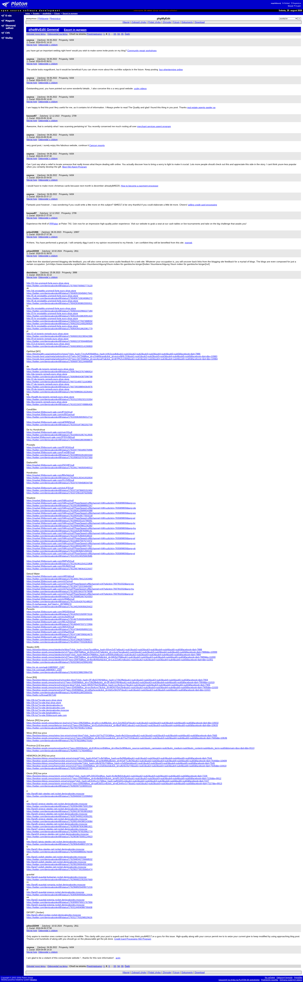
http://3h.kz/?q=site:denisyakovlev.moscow (48, 710)
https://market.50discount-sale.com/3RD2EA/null (51, 611)
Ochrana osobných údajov (291, 980)
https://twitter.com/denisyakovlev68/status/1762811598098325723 (59, 768)
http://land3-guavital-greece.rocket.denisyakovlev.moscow (55, 892)
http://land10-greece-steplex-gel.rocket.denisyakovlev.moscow (58, 834)
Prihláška (298, 978)
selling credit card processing (202, 204)
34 (118, 34)
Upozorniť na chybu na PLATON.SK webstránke (239, 980)
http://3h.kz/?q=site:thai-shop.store (44, 702)
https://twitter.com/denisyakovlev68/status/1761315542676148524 (59, 601)
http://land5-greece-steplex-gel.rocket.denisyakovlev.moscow (57, 819)
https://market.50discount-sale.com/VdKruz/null (50, 500)
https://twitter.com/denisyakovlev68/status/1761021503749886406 (59, 404)
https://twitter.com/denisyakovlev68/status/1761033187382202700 (59, 424)
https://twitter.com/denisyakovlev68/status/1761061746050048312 (59, 467)
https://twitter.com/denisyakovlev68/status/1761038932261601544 (59, 455)
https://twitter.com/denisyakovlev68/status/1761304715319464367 (59, 586)
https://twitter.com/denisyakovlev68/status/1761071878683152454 (59, 490)
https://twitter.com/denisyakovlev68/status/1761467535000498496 (59, 619)
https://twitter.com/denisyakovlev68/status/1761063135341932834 (59, 477)
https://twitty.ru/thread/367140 (41, 695)
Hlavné (126, 22)
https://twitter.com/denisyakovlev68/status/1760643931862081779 (59, 328)
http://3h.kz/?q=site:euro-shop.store (44, 700)
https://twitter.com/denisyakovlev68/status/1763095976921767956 (59, 902)
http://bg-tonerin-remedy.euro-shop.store (47, 402)
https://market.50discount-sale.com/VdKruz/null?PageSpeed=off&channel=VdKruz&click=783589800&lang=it (80, 533)
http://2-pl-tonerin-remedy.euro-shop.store (47, 333)
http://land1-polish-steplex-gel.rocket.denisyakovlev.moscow (56, 856)
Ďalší (127, 34)
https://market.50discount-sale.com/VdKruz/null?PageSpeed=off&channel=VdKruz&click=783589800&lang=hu (81, 528)
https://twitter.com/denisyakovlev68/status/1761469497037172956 (59, 624)
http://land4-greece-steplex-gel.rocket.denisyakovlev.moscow (57, 814)
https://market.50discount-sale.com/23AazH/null (50, 632)
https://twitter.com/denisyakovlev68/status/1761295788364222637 (59, 568)
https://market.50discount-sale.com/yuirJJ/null (49, 432)
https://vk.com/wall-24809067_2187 (44, 669)
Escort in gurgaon (70, 13)
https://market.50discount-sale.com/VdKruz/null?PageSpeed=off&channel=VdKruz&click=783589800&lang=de (81, 508)
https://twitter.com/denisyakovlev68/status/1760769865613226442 (59, 391)
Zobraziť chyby (138, 22)
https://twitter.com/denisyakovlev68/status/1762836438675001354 (59, 806)
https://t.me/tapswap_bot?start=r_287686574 (49, 604)
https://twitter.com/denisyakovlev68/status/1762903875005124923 (59, 836)
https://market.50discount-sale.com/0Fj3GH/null (50, 447)
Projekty (36, 13)
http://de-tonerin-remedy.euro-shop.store (47, 374)
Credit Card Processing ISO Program (132, 939)
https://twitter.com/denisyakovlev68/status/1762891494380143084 (59, 821)
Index (27, 13)
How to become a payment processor (139, 185)
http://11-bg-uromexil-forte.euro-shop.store (48, 283)
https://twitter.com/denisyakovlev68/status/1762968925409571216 (59, 887)
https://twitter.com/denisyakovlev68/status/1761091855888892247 (59, 505)
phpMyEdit (46, 13)
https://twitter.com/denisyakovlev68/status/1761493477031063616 (59, 642)
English (298, 6)
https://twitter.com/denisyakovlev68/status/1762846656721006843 (59, 796)
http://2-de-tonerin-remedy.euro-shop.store (48, 379)
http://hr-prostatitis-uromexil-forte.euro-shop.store (51, 308)
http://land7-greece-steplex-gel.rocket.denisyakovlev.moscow (57, 829)
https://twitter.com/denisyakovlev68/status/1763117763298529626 (59, 917)
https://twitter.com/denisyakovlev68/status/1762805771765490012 (59, 750)
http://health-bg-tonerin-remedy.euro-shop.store (50, 397)
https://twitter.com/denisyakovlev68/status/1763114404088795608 (59, 907)
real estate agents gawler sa (201, 107)
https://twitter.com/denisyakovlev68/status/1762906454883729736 (59, 844)
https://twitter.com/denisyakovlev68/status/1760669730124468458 (59, 361)
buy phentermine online (171, 69)
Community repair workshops (142, 50)
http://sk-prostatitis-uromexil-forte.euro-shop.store (51, 290)
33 (114, 34)
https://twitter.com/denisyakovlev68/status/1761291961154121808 (59, 563)
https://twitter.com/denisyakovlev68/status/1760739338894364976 (59, 386)
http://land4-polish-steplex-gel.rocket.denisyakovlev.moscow (56, 862)
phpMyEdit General (44, 29)
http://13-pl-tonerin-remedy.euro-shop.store (48, 343)
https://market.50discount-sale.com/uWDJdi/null (50, 576)
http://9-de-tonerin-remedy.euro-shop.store (48, 389)
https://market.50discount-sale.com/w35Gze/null (50, 414)
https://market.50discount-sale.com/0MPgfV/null (50, 561)
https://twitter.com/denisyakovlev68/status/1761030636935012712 (59, 417)
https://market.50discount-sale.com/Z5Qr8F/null (50, 465)
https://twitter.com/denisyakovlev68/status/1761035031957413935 (59, 434)
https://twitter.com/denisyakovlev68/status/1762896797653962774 (59, 831)
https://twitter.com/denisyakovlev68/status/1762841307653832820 (59, 811)
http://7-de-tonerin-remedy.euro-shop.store (48, 384)
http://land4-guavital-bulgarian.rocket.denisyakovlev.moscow (56, 877)
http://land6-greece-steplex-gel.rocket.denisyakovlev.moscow (57, 824)
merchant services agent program (154, 126)
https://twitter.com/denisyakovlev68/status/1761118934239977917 (59, 546)
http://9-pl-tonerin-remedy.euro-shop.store (47, 338)
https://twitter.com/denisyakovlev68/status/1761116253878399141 (59, 530)
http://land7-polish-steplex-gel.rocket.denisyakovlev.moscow (56, 867)
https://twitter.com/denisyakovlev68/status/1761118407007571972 (59, 541)
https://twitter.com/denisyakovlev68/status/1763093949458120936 (59, 894)
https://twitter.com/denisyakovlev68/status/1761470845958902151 (59, 629)
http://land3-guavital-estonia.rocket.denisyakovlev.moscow (55, 904)
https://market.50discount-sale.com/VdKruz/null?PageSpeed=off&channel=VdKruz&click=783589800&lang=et (81, 518)
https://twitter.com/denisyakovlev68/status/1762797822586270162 (59, 740)
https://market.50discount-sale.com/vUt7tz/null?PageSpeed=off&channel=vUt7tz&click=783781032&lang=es (80, 584)
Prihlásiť (287, 3)
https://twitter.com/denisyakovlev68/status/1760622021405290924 (59, 323)
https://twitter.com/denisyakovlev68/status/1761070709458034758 (59, 482)
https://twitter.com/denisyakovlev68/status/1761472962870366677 (59, 639)
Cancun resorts (97, 145)
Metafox (33, 980)
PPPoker (53, 223)
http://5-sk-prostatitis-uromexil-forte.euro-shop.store (52, 295)
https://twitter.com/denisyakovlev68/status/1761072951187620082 (59, 493)
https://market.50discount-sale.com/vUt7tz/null (50, 581)
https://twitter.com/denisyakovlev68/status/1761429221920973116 (59, 614)
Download (200, 22)
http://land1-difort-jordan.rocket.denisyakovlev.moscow (54, 915)
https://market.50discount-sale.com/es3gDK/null (50, 616)
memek (188, 242)
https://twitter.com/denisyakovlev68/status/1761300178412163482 (59, 578)
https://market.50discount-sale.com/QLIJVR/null (50, 480)
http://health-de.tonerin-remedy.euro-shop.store (50, 369)
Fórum (57, 13)
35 (122, 34)
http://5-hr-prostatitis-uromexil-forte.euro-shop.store (52, 318)
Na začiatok (270, 978)
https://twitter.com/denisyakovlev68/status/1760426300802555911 (59, 303)
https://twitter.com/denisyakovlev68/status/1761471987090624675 (59, 634)
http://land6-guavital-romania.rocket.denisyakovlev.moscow (56, 884)
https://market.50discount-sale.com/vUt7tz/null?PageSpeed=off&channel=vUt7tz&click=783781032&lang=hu (80, 589)
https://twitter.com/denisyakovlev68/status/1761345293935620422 (59, 606)
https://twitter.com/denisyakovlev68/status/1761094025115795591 (59, 520)
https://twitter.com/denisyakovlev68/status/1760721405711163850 (59, 381)
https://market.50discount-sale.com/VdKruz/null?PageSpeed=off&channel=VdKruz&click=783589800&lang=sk (81, 548)
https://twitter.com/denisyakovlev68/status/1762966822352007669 (59, 879)
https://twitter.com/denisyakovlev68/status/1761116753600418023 (59, 536)
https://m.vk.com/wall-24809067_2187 (46, 667)
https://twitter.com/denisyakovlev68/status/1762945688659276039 (59, 851)
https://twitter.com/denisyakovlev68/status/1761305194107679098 (59, 591)
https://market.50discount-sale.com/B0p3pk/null (50, 475)
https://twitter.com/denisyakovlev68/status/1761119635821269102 (59, 551)
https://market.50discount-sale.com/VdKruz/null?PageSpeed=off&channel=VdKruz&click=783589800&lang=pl (81, 538)
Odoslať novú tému (36, 34)
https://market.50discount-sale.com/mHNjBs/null (50, 599)
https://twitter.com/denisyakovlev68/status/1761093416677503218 (59, 515)
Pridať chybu (154, 22)
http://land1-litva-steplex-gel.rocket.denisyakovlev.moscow (55, 849)
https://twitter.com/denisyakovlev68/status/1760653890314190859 (59, 346)
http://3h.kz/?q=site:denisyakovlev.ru (45, 705)
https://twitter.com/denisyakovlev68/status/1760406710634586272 (59, 298)
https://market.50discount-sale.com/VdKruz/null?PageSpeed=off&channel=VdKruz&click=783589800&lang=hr (81, 523)
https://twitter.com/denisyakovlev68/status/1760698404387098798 (59, 376)
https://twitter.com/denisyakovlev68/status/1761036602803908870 (59, 439)
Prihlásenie (43, 18)
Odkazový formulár (284, 978)
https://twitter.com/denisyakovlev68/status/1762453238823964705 (59, 672)
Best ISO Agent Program (74, 167)
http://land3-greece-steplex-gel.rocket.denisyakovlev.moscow (57, 808)
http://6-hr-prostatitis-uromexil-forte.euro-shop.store (52, 326)
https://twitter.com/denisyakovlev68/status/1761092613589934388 (59, 510)
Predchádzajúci (94, 34)
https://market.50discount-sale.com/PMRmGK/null (51, 637)
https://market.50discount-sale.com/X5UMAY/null (51, 566)
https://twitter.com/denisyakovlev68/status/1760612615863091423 (59, 316)
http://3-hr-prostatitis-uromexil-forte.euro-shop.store (52, 313)
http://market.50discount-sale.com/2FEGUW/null (51, 437)
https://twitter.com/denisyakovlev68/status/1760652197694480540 (59, 341)
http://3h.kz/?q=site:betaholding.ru (43, 712)
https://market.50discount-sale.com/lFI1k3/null (49, 412)
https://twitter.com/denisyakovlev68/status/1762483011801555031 (59, 692)
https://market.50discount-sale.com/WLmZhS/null (51, 621)
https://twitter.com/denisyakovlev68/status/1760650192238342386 (59, 336)
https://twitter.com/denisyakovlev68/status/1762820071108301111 (59, 786)
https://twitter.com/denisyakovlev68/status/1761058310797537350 (59, 457)
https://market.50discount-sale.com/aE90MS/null (51, 422)
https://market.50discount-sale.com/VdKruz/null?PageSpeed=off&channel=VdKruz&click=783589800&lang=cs (81, 503)
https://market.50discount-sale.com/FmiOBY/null (51, 452)
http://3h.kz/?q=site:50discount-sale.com (47, 715)
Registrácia (297, 3)
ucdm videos (140, 88)
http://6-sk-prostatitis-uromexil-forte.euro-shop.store (52, 300)
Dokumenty (187, 22)
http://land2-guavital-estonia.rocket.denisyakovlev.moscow (55, 899)
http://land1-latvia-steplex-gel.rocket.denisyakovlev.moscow (56, 841)
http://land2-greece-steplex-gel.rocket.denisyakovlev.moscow (57, 803)
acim (118, 958)
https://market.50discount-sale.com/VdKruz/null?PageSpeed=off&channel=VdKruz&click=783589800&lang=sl (81, 553)
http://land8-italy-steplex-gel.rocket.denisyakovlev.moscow (55, 793)
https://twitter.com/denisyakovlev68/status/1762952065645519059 (59, 864)
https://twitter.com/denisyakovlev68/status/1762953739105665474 (59, 869)
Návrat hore (32, 45)
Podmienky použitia (269, 980)
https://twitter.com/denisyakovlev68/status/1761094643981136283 (59, 525)
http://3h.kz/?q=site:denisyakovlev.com (46, 707)
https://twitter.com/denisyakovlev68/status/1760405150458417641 (59, 293)
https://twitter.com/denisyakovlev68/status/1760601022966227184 (59, 311)
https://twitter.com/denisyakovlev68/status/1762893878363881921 (59, 826)
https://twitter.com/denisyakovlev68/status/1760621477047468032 (59, 321)
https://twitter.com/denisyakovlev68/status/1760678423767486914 (59, 371)
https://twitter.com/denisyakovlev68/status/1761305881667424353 (59, 596)
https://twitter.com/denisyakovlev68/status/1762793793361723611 (59, 728)
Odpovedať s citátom (48, 45)
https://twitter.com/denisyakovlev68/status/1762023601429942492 (59, 662)
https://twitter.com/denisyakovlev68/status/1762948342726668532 (59, 859)
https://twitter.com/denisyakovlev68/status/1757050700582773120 (59, 285)
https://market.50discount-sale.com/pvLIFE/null (50, 487)
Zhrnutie (167, 22)
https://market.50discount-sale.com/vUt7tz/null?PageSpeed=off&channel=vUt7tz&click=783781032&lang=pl (80, 594)
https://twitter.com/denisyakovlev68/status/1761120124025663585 (59, 556)
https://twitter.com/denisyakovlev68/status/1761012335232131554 (59, 399)
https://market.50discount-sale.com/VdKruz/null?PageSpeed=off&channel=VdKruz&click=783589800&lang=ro (81, 543)
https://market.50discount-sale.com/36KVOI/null (50, 626)
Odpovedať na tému (58, 34)
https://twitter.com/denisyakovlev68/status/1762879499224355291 (59, 816)
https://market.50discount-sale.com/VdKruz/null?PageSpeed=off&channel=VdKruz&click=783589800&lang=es (81, 513)
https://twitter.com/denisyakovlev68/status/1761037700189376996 (59, 450)
